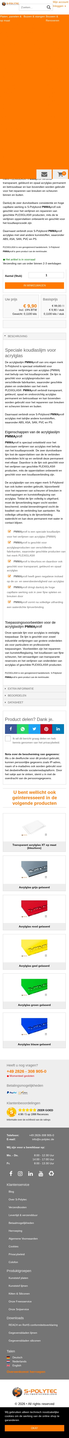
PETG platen (8, 84)
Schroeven (52, 108)
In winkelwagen (35, 285)
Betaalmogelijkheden (21, 1222)
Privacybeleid (17, 1254)
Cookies (13, 1246)
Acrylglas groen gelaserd (34, 1004)
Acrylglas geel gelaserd (34, 965)
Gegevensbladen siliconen (25, 1340)
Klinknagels (53, 104)
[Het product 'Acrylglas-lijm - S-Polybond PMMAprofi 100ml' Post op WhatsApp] (23, 729)
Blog (11, 1191)
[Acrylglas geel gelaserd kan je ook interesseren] (34, 948)
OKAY (34, 1428)
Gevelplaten (53, 92)
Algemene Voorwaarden (23, 1238)
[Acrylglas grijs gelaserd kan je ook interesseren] (34, 870)
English (14, 1365)
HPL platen (6, 36)
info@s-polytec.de (43, 1139)
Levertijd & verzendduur (23, 1215)
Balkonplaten (54, 96)
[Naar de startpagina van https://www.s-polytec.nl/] (10, 8)
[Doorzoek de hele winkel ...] (49, 7)
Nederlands (14, 1361)
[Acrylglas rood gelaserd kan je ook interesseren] (34, 909)
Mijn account (60, 1)
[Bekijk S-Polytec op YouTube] (41, 1174)
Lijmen (50, 84)
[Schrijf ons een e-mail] (44, 174)
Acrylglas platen (9, 68)
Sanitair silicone (55, 48)
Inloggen (59, 5)
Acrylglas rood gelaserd (34, 926)
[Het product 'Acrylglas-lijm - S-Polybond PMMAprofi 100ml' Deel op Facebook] (11, 729)
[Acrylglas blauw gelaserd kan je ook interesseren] (34, 1027)
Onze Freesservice (20, 1301)
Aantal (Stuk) (13, 275)
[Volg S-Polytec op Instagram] (20, 1174)
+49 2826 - (26, 1071)
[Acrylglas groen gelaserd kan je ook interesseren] (34, 988)
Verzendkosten (18, 1207)
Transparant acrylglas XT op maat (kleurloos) (34, 846)
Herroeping (15, 1230)
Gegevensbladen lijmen (23, 1332)
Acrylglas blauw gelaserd (34, 1044)
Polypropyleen (32, 48)
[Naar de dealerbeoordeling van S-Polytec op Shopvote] (11, 1112)
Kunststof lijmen (18, 1285)
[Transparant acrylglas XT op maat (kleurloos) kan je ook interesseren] (34, 827)
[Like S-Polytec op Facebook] (11, 1174)
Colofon (13, 1262)
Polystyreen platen (11, 64)
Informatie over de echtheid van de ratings (28, 1119)
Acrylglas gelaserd (11, 100)
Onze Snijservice (19, 1309)
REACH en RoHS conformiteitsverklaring (33, 1324)
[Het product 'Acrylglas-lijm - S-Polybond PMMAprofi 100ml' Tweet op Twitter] (34, 729)
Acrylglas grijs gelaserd (34, 887)
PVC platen (7, 72)
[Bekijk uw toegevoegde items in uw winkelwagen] (60, 174)
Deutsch (14, 1357)
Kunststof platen (18, 1277)
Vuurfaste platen (10, 136)
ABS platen (6, 40)
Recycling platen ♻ (11, 88)
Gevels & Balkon (56, 88)
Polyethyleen (31, 44)
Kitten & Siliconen (19, 1293)
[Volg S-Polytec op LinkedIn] (30, 1174)
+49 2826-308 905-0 (41, 1135)
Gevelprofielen (54, 100)
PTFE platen (7, 60)
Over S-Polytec (18, 1199)
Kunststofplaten (9, 24)
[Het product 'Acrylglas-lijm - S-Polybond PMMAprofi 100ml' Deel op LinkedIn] (58, 729)
